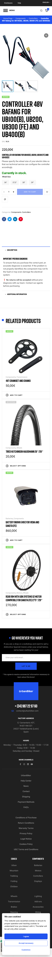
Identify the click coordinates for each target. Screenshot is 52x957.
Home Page (7, 18)
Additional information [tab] (17, 294)
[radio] (5, 182)
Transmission (22, 377)
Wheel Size (6, 177)
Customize (26, 950)
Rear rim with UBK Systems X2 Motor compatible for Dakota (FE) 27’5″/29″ (24, 598)
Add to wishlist (47, 192)
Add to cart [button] (16, 395)
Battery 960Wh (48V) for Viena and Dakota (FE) (22, 523)
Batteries (9, 518)
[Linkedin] (28, 764)
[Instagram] (24, 764)
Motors (19, 593)
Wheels (19, 448)
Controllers (33, 18)
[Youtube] (32, 764)
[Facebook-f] (20, 764)
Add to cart (30, 192)
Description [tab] (12, 250)
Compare (5, 199)
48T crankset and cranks (18, 380)
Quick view (45, 395)
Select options (18, 466)
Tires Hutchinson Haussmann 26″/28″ (24, 451)
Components (21, 18)
